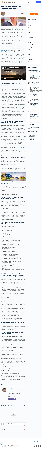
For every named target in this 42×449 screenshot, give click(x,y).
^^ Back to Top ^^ (36, 441)
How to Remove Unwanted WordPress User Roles (34, 113)
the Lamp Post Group (7, 148)
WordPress (30, 61)
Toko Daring (32, 111)
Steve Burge (11, 388)
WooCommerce (30, 59)
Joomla (29, 34)
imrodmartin (32, 82)
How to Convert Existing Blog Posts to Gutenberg (35, 103)
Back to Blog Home (34, 14)
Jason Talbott (32, 94)
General (29, 30)
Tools (29, 54)
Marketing (30, 42)
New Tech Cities (9, 405)
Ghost (29, 32)
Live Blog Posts (30, 37)
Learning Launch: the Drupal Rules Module (34, 83)
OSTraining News (31, 47)
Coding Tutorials (31, 25)
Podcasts (29, 49)
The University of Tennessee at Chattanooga (15, 59)
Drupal (29, 27)
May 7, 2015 (8, 14)
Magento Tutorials (31, 39)
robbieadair (32, 70)
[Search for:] (34, 8)
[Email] (15, 399)
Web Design (30, 56)
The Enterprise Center (20, 147)
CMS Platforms (30, 22)
